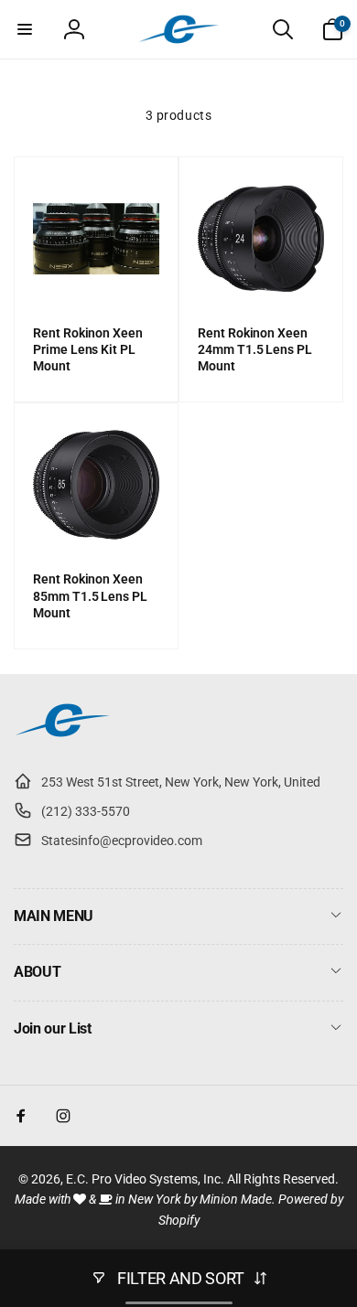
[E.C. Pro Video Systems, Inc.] (62, 736)
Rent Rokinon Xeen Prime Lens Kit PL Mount (88, 349)
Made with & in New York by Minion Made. (145, 1199)
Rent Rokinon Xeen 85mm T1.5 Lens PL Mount (90, 595)
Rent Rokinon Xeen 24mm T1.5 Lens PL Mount (255, 349)
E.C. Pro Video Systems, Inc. (145, 1179)
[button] (25, 29)
